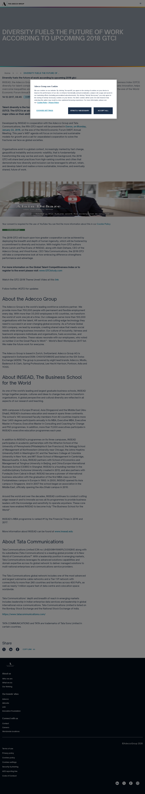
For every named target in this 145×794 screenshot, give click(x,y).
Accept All (103, 110)
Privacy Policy (53, 102)
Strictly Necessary (79, 110)
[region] (73, 99)
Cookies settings (44, 110)
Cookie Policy (42, 102)
